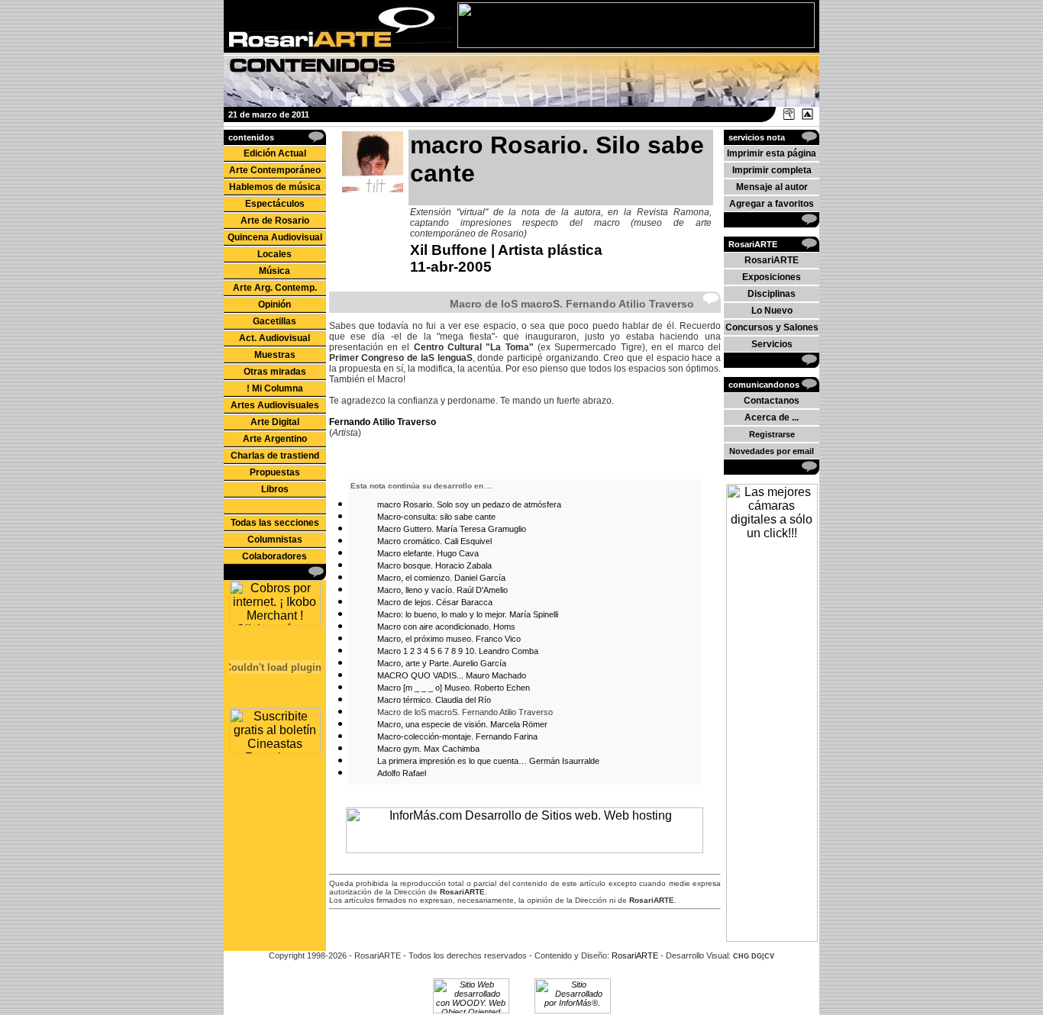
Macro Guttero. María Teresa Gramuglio (451, 528)
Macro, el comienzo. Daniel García (441, 577)
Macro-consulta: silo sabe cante (436, 516)
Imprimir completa (772, 170)
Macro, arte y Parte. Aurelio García (441, 663)
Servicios (772, 344)
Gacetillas (274, 321)
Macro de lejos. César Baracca (434, 602)
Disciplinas (772, 293)
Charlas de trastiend (275, 455)
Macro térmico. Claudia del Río (434, 699)
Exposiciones (771, 277)
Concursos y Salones (772, 327)
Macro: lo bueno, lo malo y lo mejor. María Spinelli (467, 614)
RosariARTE (771, 260)
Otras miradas (275, 371)
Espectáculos (275, 203)
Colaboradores (274, 556)
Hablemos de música (275, 187)
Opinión (274, 304)
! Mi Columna (275, 388)
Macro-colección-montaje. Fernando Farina (457, 736)
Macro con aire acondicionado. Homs (446, 626)
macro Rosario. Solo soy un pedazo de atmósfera (469, 504)
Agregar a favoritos (771, 203)
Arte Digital (274, 422)
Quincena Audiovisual (275, 237)
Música (274, 271)
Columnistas (274, 539)
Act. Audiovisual (274, 338)
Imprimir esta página (771, 153)
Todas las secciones (275, 522)
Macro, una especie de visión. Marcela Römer (462, 724)
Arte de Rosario (275, 220)
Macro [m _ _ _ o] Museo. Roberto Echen (453, 687)
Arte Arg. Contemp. (275, 287)
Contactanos (771, 400)
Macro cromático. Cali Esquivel (434, 541)
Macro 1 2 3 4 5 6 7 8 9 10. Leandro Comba (457, 651)
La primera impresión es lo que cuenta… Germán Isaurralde (488, 760)
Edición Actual (275, 153)
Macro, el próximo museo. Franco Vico (449, 638)
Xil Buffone (448, 250)
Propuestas (275, 472)
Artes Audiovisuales (275, 405)
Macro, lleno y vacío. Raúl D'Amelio (442, 589)
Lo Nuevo (772, 310)
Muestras (274, 355)
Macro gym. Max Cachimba (428, 748)
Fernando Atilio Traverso (382, 422)
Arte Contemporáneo (275, 170)
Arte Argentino (275, 438)
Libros (275, 489)
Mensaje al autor (772, 187)
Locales (274, 254)
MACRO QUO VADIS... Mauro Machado (451, 675)
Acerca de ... (771, 417)
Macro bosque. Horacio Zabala (434, 565)
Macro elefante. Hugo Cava (428, 553)
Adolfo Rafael (401, 773)
